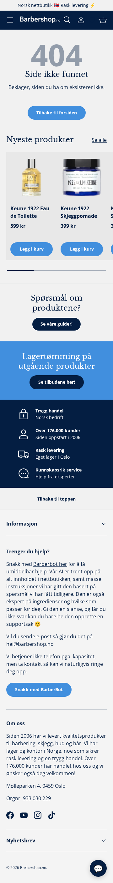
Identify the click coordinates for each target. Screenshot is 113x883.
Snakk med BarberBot (39, 689)
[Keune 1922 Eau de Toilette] (31, 177)
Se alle (99, 140)
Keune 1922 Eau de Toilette (30, 212)
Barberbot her (50, 564)
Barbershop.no (33, 867)
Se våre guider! (56, 324)
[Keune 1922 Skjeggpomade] (82, 177)
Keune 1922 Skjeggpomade (79, 212)
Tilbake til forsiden (56, 113)
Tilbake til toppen (56, 499)
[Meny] (10, 20)
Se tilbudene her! (56, 382)
